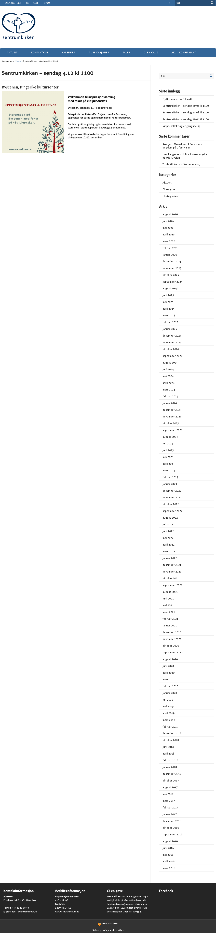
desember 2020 (172, 632)
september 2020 (172, 652)
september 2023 (172, 430)
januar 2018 (170, 767)
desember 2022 (172, 490)
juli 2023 (168, 443)
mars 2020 (169, 679)
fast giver (134, 907)
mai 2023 (168, 457)
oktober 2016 (171, 827)
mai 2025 (168, 302)
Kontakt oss (39, 52)
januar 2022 (170, 558)
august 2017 (170, 787)
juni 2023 (168, 450)
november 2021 (172, 571)
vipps (126, 911)
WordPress (110, 924)
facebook (169, 3)
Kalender (68, 52)
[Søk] (212, 2)
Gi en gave (151, 52)
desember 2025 (172, 261)
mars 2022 (169, 551)
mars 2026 (169, 241)
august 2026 (170, 214)
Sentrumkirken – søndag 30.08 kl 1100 (186, 105)
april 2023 (168, 463)
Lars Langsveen (172, 154)
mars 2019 (169, 719)
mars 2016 (169, 868)
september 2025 (172, 281)
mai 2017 (168, 794)
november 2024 (172, 342)
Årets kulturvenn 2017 (186, 164)
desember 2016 (172, 821)
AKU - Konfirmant (183, 52)
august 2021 (170, 591)
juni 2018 (168, 746)
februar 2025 (170, 322)
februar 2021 (170, 618)
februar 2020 (170, 686)
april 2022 (168, 544)
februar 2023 (170, 477)
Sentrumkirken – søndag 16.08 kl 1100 (186, 119)
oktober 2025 (171, 275)
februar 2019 (170, 726)
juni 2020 (168, 666)
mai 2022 (168, 537)
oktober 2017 (171, 780)
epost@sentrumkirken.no (24, 911)
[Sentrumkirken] (108, 25)
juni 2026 (168, 221)
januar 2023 (170, 484)
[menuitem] (49, 3)
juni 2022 (168, 531)
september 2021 (172, 585)
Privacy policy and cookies (108, 930)
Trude (166, 164)
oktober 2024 (171, 349)
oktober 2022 (171, 504)
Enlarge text (13, 3)
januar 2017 (170, 814)
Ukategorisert (171, 196)
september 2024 (172, 355)
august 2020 (170, 659)
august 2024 (170, 362)
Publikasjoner (99, 52)
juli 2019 (168, 699)
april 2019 (168, 713)
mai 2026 (168, 227)
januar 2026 (170, 254)
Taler (126, 52)
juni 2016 (168, 848)
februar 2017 (170, 807)
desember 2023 (172, 409)
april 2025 (168, 308)
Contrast (32, 3)
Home (18, 61)
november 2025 (172, 268)
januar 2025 (170, 328)
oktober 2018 (171, 740)
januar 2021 (170, 625)
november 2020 (172, 639)
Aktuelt (12, 52)
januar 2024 (170, 403)
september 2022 (172, 511)
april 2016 (168, 861)
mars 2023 (169, 470)
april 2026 (168, 234)
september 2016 (172, 834)
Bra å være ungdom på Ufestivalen (182, 146)
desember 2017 (172, 773)
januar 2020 (170, 693)
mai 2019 (168, 706)
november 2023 (172, 416)
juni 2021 (168, 598)
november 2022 (172, 497)
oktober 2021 (171, 578)
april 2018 (168, 753)
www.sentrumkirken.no (67, 911)
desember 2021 (172, 564)
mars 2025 (169, 315)
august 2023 (170, 436)
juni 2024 (168, 369)
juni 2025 (168, 295)
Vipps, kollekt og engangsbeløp (181, 126)
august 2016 (170, 841)
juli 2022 (168, 524)
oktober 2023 (171, 423)
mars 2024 (169, 389)
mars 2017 (169, 800)
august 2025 (170, 288)
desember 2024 (172, 335)
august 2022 (170, 517)
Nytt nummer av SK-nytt (177, 99)
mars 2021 (169, 612)
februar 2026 (170, 248)
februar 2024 (170, 396)
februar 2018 (170, 760)
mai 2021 (168, 605)
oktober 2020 (171, 645)
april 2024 (168, 382)
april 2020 (168, 672)
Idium (46, 3)
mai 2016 (168, 854)
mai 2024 (168, 376)
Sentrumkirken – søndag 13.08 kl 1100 (186, 112)
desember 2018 (172, 733)
